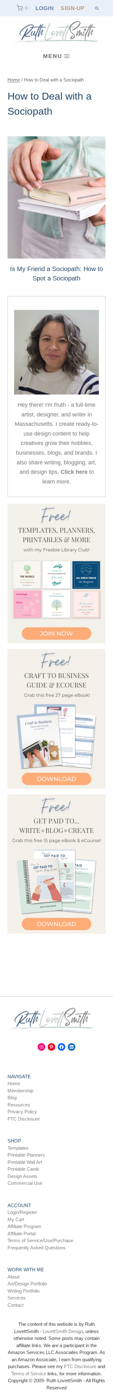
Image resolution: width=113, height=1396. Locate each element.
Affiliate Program (24, 1226)
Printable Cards (23, 1169)
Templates (18, 1148)
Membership (20, 1090)
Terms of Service (28, 1373)
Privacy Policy (22, 1111)
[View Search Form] (97, 8)
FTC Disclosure (24, 1119)
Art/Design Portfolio (27, 1283)
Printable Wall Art (25, 1162)
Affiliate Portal (21, 1233)
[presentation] (56, 197)
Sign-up (72, 8)
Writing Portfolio (24, 1291)
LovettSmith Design (63, 1331)
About (13, 1276)
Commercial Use (25, 1183)
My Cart (16, 1219)
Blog (12, 1097)
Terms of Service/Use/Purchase (40, 1240)
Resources (19, 1104)
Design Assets (22, 1176)
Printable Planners (26, 1155)
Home (14, 1083)
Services (17, 1297)
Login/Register (22, 1212)
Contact (16, 1305)
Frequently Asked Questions (37, 1247)
